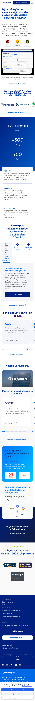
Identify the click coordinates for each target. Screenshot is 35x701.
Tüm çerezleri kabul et (17, 690)
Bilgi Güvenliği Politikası (10, 616)
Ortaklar (5, 608)
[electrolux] (22, 104)
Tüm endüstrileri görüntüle (16, 354)
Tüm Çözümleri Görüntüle (16, 305)
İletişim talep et (17, 631)
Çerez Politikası (7, 613)
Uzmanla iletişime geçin (21, 2)
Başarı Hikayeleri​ (7, 602)
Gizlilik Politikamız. (27, 686)
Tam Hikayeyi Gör (9, 423)
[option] (7, 43)
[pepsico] (7, 104)
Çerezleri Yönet (17, 694)
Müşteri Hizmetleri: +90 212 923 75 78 (17, 626)
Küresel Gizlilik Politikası (10, 611)
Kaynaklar (5, 599)
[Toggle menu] (32, 2)
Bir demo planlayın (16, 533)
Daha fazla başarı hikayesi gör (16, 112)
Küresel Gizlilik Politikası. (10, 648)
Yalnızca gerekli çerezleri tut (18, 698)
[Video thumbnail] (17, 378)
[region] (17, 61)
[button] (4, 431)
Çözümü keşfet (10, 340)
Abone (18, 659)
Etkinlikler (5, 605)
